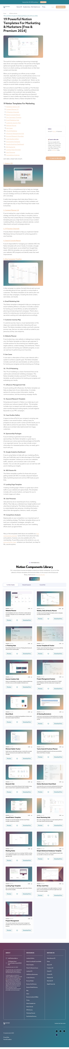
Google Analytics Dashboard (15, 144)
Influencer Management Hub (15, 133)
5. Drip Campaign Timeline (12, 259)
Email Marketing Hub (12, 120)
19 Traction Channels (12, 112)
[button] (55, 130)
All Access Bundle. (40, 574)
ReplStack (54, 150)
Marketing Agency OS (12, 106)
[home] (6, 7)
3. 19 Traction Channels (11, 229)
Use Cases (9, 128)
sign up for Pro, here (9, 542)
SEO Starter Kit (10, 147)
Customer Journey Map (13, 123)
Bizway (54, 131)
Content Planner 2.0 (12, 109)
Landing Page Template (13, 149)
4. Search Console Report (12, 241)
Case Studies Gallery (12, 139)
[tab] (10, 584)
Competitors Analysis (13, 155)
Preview (9, 620)
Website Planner (11, 125)
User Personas (10, 152)
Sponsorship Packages (13, 141)
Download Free (27, 620)
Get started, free (60, 7)
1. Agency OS (8, 163)
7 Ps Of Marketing (11, 131)
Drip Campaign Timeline (13, 117)
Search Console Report (13, 115)
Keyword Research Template (15, 136)
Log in (52, 7)
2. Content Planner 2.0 (11, 210)
